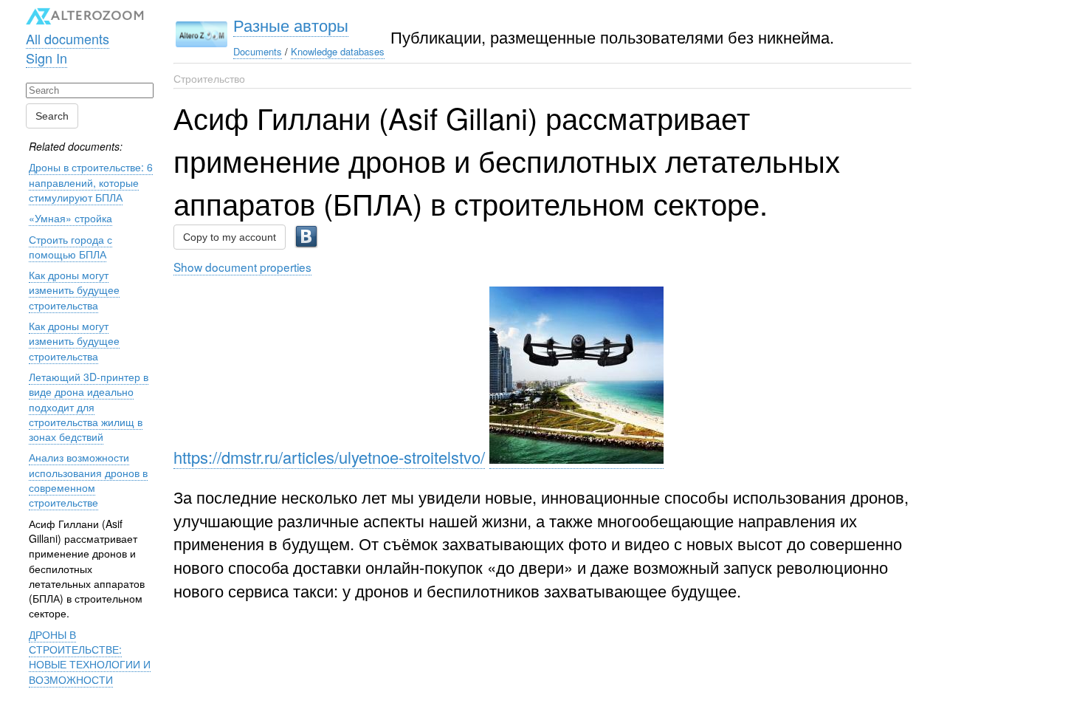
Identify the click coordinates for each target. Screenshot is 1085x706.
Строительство (209, 78)
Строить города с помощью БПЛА (70, 246)
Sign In (46, 57)
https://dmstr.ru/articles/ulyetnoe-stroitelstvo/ (329, 456)
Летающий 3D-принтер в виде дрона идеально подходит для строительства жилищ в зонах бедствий (88, 406)
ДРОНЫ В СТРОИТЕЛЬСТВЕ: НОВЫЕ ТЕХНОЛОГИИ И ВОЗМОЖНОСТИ (90, 657)
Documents (257, 51)
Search (52, 116)
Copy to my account (229, 237)
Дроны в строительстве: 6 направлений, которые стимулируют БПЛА (91, 182)
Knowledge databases (338, 51)
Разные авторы (290, 24)
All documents (67, 38)
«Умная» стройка (70, 217)
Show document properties (242, 266)
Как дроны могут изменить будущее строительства (74, 289)
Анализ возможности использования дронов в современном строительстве (88, 480)
